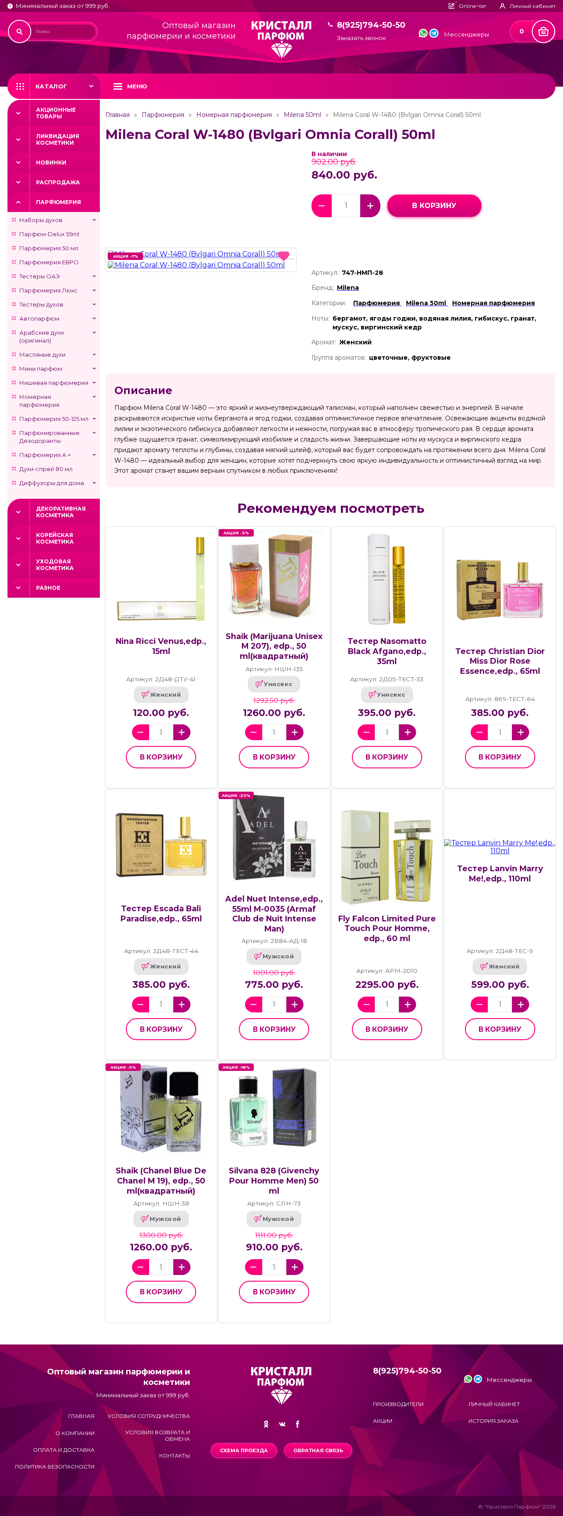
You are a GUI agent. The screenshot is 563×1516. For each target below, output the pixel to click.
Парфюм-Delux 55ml (49, 233)
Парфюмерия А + (45, 454)
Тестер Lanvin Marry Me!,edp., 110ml (500, 873)
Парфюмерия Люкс (48, 290)
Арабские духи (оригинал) (41, 336)
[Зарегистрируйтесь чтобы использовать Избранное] (283, 256)
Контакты (174, 1455)
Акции (382, 1420)
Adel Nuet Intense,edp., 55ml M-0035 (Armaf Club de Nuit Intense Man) (274, 913)
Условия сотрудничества (149, 1416)
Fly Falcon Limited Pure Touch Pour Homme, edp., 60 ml (387, 928)
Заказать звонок (361, 38)
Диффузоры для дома (51, 482)
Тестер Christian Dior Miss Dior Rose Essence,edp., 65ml (500, 661)
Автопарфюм (39, 318)
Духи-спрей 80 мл (46, 468)
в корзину (434, 205)
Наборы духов (40, 219)
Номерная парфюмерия (39, 400)
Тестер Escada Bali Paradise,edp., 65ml (161, 913)
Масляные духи (42, 354)
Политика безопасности (55, 1466)
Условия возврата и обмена (157, 1435)
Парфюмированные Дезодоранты (49, 436)
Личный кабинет (494, 1404)
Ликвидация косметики (57, 139)
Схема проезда (244, 1450)
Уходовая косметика (55, 564)
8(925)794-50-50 (371, 25)
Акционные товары (56, 113)
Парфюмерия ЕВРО (49, 262)
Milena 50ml (302, 114)
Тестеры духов (41, 304)
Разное (48, 587)
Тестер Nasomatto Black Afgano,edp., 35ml (386, 650)
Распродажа (58, 182)
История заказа (493, 1420)
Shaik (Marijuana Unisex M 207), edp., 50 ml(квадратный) (274, 646)
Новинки (51, 162)
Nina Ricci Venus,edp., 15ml (161, 646)
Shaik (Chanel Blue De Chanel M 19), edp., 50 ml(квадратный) (161, 1180)
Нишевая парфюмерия (53, 382)
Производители (398, 1404)
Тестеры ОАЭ (39, 276)
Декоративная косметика (61, 512)
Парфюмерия (58, 202)
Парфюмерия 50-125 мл (53, 418)
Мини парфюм (40, 368)
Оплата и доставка (64, 1450)
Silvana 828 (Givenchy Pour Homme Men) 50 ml (274, 1180)
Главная (118, 114)
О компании (75, 1433)
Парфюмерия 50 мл (48, 248)
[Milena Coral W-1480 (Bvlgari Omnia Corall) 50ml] (201, 254)
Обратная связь (318, 1450)
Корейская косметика (55, 538)
